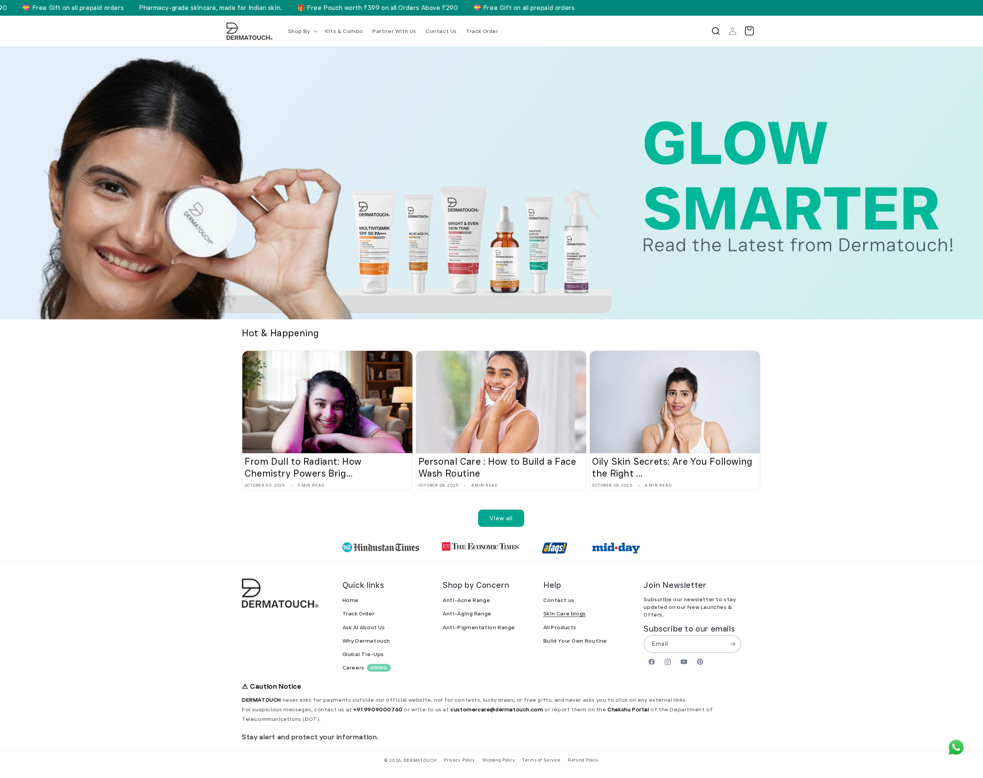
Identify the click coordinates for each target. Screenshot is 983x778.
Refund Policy (583, 760)
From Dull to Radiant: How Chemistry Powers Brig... (303, 467)
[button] (302, 31)
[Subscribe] (732, 644)
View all (501, 518)
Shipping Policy (498, 760)
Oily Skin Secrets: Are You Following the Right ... (672, 467)
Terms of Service (541, 760)
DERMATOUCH (420, 760)
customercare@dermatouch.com (497, 709)
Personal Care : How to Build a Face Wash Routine (497, 467)
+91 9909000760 (377, 709)
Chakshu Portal (628, 709)
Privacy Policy (459, 760)
